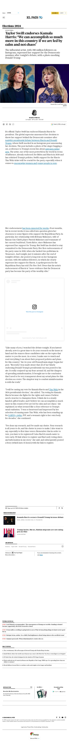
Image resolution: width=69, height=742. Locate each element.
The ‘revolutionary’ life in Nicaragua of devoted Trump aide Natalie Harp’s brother (26, 650)
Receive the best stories (11, 691)
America (7, 546)
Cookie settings (37, 727)
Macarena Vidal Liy (30, 520)
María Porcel (34, 117)
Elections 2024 (11, 26)
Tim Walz (53, 389)
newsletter (7, 687)
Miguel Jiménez (21, 520)
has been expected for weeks (35, 228)
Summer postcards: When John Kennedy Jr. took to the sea (24, 639)
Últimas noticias (7, 621)
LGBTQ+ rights (15, 415)
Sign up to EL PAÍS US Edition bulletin (18, 508)
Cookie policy (45, 727)
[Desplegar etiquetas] (62, 546)
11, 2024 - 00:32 (37, 119)
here (41, 555)
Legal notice (24, 727)
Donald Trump (23, 546)
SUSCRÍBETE (55, 13)
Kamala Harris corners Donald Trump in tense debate (40, 517)
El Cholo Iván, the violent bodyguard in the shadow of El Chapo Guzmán (24, 657)
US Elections (9, 30)
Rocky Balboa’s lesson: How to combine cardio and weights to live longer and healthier (28, 665)
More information (10, 555)
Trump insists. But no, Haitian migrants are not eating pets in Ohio (40, 531)
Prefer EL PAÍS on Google (59, 124)
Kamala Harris (31, 546)
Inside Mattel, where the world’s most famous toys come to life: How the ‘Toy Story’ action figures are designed (34, 653)
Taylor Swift (14, 546)
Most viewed (6, 646)
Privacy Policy (30, 727)
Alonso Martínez (21, 534)
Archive (39, 687)
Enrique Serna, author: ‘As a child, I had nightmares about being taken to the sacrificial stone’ (35, 635)
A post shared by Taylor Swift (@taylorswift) (34, 338)
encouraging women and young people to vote (35, 163)
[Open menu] (3, 17)
